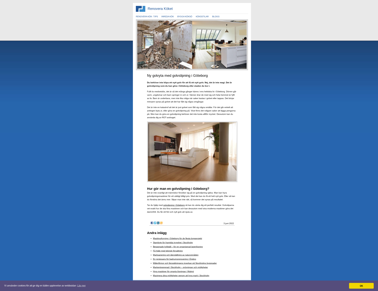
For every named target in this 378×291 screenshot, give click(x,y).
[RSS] (161, 223)
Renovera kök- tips (147, 16)
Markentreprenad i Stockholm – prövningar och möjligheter (180, 267)
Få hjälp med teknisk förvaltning (168, 251)
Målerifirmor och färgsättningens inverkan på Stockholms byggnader (185, 263)
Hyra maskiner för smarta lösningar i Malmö (173, 271)
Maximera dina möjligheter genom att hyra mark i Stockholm (181, 275)
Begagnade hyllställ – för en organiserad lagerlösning (178, 246)
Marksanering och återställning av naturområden (175, 255)
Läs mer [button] (81, 285)
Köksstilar (202, 16)
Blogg (216, 16)
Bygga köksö (184, 16)
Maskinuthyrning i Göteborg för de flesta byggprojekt (177, 238)
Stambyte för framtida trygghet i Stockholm (173, 242)
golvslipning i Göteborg (174, 205)
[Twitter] (155, 223)
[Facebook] (152, 223)
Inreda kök (167, 16)
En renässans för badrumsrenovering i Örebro (174, 259)
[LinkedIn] (158, 223)
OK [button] (361, 286)
